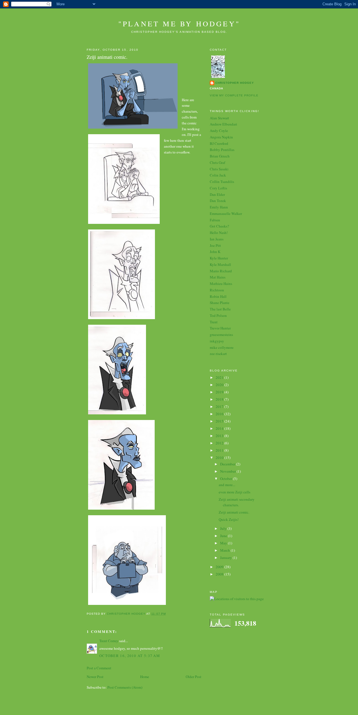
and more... (227, 484)
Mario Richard (221, 270)
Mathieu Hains (221, 283)
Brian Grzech (220, 156)
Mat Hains (217, 277)
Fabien (215, 219)
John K (215, 251)
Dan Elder (217, 194)
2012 (220, 442)
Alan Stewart (219, 117)
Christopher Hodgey (234, 82)
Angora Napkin (221, 137)
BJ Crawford (219, 143)
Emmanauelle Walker (226, 213)
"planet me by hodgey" (179, 23)
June (224, 535)
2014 (220, 428)
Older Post (193, 676)
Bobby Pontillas (222, 149)
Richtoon (217, 289)
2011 (220, 450)
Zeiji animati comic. (234, 512)
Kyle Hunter (219, 258)
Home (144, 676)
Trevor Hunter (220, 328)
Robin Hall (218, 296)
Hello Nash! (219, 232)
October (226, 478)
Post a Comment (99, 667)
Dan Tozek (218, 200)
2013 (220, 435)
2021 (220, 377)
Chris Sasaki (219, 168)
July (223, 528)
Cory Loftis (218, 188)
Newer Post (95, 676)
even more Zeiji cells (234, 492)
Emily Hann (219, 207)
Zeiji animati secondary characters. (237, 502)
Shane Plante (219, 302)
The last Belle (220, 309)
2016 (220, 413)
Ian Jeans (216, 239)
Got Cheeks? (219, 226)
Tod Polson (218, 315)
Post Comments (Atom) (124, 687)
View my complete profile (234, 95)
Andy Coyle (219, 130)
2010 (220, 457)
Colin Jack (218, 175)
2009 (220, 566)
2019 (220, 391)
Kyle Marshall (220, 264)
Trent (214, 321)
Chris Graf (217, 162)
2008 (220, 574)
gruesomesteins (221, 334)
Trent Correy (108, 640)
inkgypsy (217, 340)
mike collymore (222, 347)
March (225, 550)
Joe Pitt (215, 245)
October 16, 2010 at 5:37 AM (129, 655)
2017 (220, 406)
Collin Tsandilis (222, 181)
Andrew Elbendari (223, 124)
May (224, 542)
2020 (220, 384)
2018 (220, 399)
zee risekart (218, 353)
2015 (220, 421)
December (228, 463)
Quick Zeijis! (229, 519)
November (228, 471)
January (226, 557)
